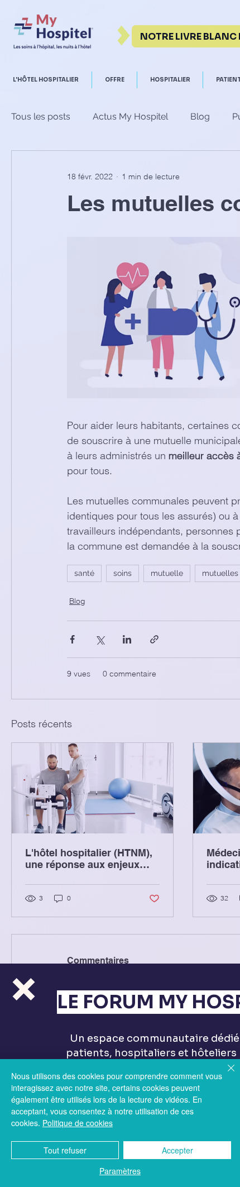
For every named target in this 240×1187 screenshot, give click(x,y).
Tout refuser (65, 1150)
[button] (23, 989)
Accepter (177, 1150)
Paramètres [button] (120, 1170)
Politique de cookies (77, 1122)
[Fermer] (224, 1074)
